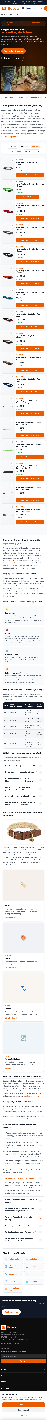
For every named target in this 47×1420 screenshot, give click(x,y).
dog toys (35, 1096)
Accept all (23, 1404)
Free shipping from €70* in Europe (14, 1)
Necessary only (24, 1410)
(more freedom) (19, 779)
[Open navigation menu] (23, 8)
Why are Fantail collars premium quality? (19, 1218)
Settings (23, 1415)
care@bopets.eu (21, 1339)
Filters (13, 146)
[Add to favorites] (12, 160)
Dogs (7, 14)
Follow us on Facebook (10, 1344)
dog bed (27, 1096)
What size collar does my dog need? (21, 1178)
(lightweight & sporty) (21, 772)
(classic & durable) (21, 766)
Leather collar (8, 98)
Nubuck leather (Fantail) (21, 641)
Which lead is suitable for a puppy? (20, 1232)
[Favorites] (42, 8)
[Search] (34, 8)
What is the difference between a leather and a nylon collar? (19, 1209)
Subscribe (23, 1361)
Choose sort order (14, 151)
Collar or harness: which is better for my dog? (21, 1200)
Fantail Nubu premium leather (14, 565)
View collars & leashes (13, 51)
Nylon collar (21, 98)
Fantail (11, 850)
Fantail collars (34, 98)
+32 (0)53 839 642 (8, 1339)
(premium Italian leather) (20, 803)
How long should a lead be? (17, 1226)
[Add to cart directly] (42, 197)
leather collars (12, 563)
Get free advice (11, 1312)
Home (3, 14)
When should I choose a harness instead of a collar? (19, 1239)
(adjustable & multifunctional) (19, 788)
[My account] (38, 8)
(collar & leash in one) (20, 796)
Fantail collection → (12, 58)
